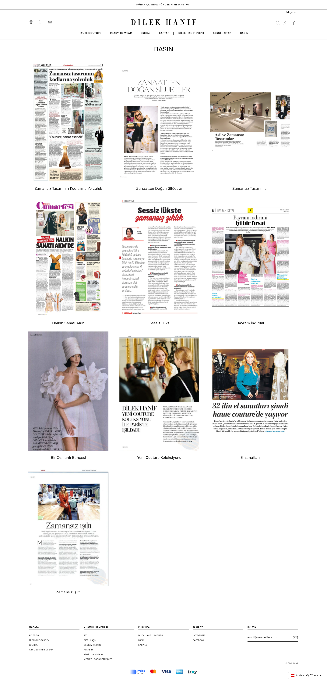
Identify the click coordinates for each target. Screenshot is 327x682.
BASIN (244, 33)
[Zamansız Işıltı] (68, 526)
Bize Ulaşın (90, 640)
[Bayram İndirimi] (250, 257)
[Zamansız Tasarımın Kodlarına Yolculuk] (68, 122)
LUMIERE (33, 645)
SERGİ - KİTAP (222, 33)
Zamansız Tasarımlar (250, 188)
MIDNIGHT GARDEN (39, 640)
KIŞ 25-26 (34, 635)
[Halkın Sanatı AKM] (68, 257)
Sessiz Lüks (159, 323)
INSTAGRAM (199, 635)
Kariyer (142, 645)
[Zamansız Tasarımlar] (250, 122)
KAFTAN (164, 33)
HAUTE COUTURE (90, 33)
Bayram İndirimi (250, 323)
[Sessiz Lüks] (159, 257)
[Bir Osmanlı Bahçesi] (68, 391)
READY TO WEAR (121, 33)
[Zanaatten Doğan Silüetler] (159, 122)
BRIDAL (145, 33)
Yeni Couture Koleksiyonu (159, 458)
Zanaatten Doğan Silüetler (159, 188)
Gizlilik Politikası (94, 654)
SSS (85, 635)
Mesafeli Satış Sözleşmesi (98, 659)
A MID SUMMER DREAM (41, 650)
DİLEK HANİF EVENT (191, 33)
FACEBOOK (198, 640)
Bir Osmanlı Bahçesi (68, 458)
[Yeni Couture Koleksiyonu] (159, 391)
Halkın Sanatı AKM (68, 323)
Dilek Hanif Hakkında (150, 635)
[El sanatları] (250, 391)
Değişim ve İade (92, 645)
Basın (141, 640)
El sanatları (250, 458)
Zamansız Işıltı (68, 592)
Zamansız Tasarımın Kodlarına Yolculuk (68, 188)
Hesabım (88, 650)
